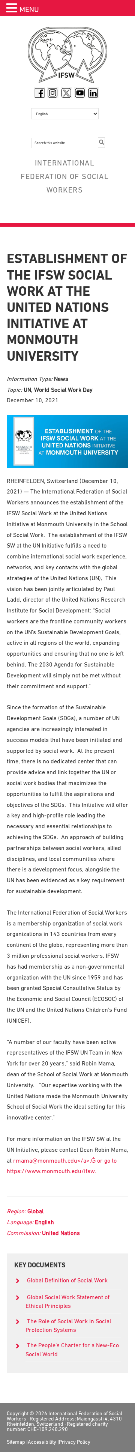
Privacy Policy (74, 1442)
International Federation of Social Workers (67, 57)
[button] (13, 9)
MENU (29, 9)
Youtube (80, 92)
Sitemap (16, 1442)
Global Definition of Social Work (67, 1280)
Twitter (66, 92)
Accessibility (42, 1442)
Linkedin (93, 92)
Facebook (39, 92)
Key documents (40, 1265)
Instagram (52, 92)
